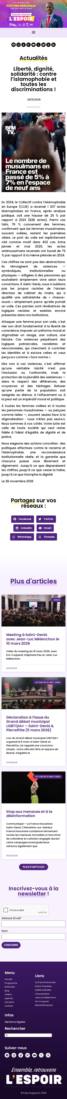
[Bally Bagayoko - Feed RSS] (53, 45)
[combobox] (28, 1035)
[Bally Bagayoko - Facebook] (13, 45)
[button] (33, 32)
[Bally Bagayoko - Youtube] (33, 45)
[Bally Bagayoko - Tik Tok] (23, 45)
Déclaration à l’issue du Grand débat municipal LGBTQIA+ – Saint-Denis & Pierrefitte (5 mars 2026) (30, 724)
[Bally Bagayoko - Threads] (48, 45)
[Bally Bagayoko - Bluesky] (43, 45)
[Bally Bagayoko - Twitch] (28, 45)
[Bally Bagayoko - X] (38, 45)
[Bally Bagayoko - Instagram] (18, 45)
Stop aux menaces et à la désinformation (29, 813)
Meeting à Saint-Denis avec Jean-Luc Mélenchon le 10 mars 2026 (32, 639)
